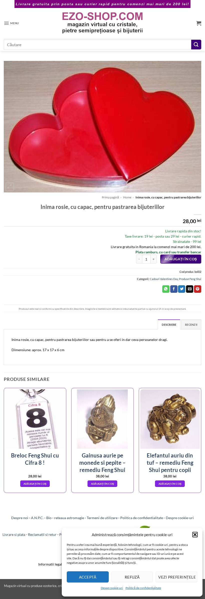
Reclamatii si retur (42, 534)
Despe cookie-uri (112, 588)
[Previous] (4, 442)
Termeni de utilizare (102, 518)
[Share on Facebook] (174, 289)
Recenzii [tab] (191, 324)
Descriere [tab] (169, 324)
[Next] (201, 442)
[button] (195, 534)
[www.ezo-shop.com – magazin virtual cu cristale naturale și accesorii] (102, 23)
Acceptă (87, 577)
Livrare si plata (13, 534)
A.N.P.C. (37, 518)
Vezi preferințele (177, 577)
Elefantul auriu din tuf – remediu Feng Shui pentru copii (170, 462)
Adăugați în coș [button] (35, 483)
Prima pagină (110, 197)
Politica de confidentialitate (141, 518)
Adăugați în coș (180, 259)
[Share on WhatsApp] (166, 289)
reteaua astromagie (69, 518)
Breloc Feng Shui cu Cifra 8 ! (35, 459)
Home (127, 197)
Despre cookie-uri (180, 518)
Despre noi (19, 518)
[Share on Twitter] (181, 289)
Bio (49, 518)
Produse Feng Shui (190, 279)
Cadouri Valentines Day (164, 279)
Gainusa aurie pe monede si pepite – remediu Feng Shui (102, 462)
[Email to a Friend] (189, 289)
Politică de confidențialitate (143, 588)
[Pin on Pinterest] (197, 289)
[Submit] (196, 44)
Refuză (132, 577)
